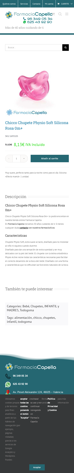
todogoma (25, 322)
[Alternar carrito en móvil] (53, 14)
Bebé (26, 306)
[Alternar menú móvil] (67, 14)
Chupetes (37, 306)
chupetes (49, 318)
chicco (37, 318)
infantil (12, 322)
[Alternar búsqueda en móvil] (60, 14)
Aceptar (37, 467)
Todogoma (27, 310)
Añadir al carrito (49, 158)
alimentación (23, 318)
